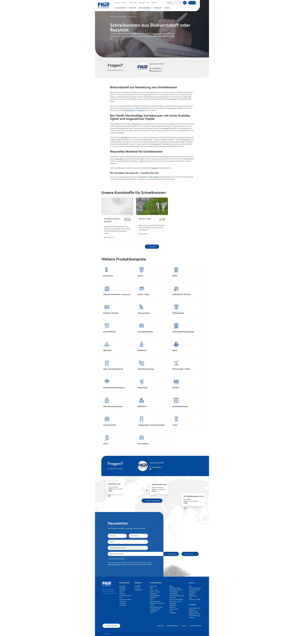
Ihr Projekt (158, 8)
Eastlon (121, 592)
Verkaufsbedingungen (172, 625)
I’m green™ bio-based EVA (125, 596)
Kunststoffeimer (173, 594)
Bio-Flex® (137, 124)
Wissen (167, 8)
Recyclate (137, 588)
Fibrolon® (122, 594)
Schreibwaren (173, 605)
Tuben (171, 611)
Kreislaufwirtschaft (194, 590)
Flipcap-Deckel (173, 592)
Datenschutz (160, 625)
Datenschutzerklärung (114, 564)
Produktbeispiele (145, 8)
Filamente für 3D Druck (175, 590)
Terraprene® (122, 605)
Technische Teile (173, 609)
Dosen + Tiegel (154, 590)
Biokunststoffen (129, 110)
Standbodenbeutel (155, 609)
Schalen (152, 605)
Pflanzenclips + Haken (175, 601)
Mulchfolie (153, 597)
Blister (151, 588)
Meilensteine (192, 592)
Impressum (184, 625)
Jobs (148, 2)
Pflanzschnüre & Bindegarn (157, 603)
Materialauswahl (193, 612)
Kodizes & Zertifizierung (192, 595)
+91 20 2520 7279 (193, 501)
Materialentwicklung (194, 614)
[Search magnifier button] (185, 2)
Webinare (124, 2)
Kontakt (117, 2)
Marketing (192, 617)
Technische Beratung (194, 615)
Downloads (142, 2)
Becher (171, 586)
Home (112, 17)
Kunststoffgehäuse (155, 596)
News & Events (133, 2)
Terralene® (122, 603)
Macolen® (137, 586)
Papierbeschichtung (155, 601)
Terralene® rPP (138, 590)
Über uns (192, 583)
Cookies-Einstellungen (195, 625)
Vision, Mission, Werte (195, 588)
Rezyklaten (141, 110)
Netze (151, 599)
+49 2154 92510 (161, 489)
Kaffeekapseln (153, 594)
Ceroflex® (122, 590)
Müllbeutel (172, 597)
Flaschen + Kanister (155, 592)
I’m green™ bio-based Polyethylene (125, 600)
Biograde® (122, 588)
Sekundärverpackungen (156, 607)
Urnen (151, 613)
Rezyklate (132, 8)
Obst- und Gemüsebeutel (176, 599)
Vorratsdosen (172, 613)
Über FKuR (154, 2)
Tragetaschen (153, 611)
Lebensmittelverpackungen (176, 596)
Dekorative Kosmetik (174, 588)
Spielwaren (172, 607)
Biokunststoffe (120, 8)
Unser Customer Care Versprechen (194, 609)
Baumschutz (153, 586)
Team (190, 586)
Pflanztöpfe (172, 603)
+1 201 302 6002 (118, 489)
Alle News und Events (195, 599)
